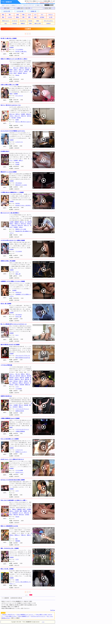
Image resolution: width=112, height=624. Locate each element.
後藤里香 (17, 221)
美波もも (25, 73)
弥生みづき (14, 225)
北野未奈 (22, 67)
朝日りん (22, 221)
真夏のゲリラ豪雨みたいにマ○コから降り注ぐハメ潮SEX (14, 58)
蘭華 (21, 511)
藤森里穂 (19, 509)
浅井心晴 (18, 375)
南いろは (18, 374)
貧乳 (29, 17)
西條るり (14, 509)
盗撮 (35, 17)
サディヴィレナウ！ (48, 20)
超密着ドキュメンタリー (21, 451)
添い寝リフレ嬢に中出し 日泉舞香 (9, 38)
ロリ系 (50, 17)
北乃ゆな (17, 377)
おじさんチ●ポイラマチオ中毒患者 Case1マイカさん (13, 130)
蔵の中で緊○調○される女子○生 (22, 357)
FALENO (15, 23)
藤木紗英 (29, 375)
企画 (18, 14)
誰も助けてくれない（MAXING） (23, 205)
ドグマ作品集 (18, 388)
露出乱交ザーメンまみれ (21, 184)
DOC (6, 23)
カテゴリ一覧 (7, 11)
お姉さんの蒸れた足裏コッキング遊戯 (9, 84)
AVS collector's (18, 182)
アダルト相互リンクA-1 (10, 616)
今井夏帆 (29, 509)
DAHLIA (48, 23)
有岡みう (23, 374)
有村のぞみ (20, 225)
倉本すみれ (21, 514)
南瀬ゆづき (27, 384)
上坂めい (16, 69)
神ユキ (22, 379)
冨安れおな (15, 382)
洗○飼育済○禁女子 (5, 151)
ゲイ (42, 14)
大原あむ (21, 227)
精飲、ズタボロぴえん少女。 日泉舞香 (10, 548)
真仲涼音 (11, 377)
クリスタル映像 (19, 470)
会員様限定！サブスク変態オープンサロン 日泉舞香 (13, 281)
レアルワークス (19, 141)
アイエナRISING (19, 49)
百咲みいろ (17, 223)
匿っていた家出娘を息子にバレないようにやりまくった (14, 324)
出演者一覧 (33, 11)
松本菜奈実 (15, 512)
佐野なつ (21, 160)
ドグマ (17, 271)
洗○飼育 (17, 164)
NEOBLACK (18, 292)
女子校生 (42, 17)
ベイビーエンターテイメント (22, 408)
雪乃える (21, 405)
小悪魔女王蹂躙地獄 (20, 431)
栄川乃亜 (13, 117)
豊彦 (16, 538)
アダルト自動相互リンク (23, 616)
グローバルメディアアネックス (22, 355)
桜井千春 (29, 221)
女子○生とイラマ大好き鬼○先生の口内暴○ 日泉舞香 (13, 479)
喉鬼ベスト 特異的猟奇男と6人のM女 (9, 526)
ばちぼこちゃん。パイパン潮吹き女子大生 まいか (12, 459)
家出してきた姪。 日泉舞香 (7, 568)
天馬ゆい (26, 71)
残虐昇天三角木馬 (19, 410)
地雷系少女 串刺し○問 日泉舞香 (8, 260)
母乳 (23, 17)
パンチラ (10, 17)
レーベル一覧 (20, 11)
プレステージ (23, 20)
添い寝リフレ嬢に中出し (21, 51)
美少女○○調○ (18, 316)
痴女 (23, 14)
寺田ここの (21, 69)
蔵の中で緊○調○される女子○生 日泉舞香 (10, 344)
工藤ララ (21, 381)
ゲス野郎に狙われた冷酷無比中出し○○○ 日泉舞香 (12, 192)
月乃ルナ (21, 71)
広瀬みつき (23, 375)
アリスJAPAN (18, 251)
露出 (3, 17)
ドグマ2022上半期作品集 (6, 365)
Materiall (17, 75)
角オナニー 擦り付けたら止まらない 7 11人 (11, 105)
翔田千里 (22, 377)
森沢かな (18, 114)
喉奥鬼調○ (17, 540)
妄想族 (17, 119)
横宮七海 (27, 379)
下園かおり (23, 535)
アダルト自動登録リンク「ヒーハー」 (25, 614)
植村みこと (17, 535)
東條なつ (21, 406)
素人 (10, 14)
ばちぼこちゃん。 (19, 472)
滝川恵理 (17, 511)
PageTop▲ (52, 610)
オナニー (51, 14)
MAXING (17, 203)
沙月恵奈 (19, 117)
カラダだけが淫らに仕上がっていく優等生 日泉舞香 (13, 240)
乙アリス (16, 71)
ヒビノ (17, 335)
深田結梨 (20, 73)
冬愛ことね (12, 375)
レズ (35, 14)
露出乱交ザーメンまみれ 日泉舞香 (9, 171)
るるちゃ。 (12, 374)
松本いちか (15, 67)
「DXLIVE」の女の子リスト (8, 614)
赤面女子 (23, 23)
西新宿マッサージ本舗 (20, 229)
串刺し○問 (17, 273)
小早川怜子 (15, 406)
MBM (37, 20)
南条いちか (27, 67)
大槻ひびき (23, 115)
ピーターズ (14, 20)
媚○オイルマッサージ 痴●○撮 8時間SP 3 (10, 212)
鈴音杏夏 (22, 384)
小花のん (11, 115)
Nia (25, 221)
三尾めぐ (17, 384)
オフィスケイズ (19, 95)
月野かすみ (26, 512)
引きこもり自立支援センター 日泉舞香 (10, 438)
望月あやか (26, 382)
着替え (17, 17)
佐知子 (15, 73)
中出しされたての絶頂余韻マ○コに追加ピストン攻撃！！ (14, 500)
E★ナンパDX (37, 23)
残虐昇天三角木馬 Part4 (6, 396)
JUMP (30, 23)
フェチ (29, 14)
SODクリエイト (5, 20)
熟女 (3, 14)
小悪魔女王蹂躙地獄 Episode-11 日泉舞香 (10, 418)
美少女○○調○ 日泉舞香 (6, 303)
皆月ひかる (23, 223)
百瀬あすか (28, 114)
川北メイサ (17, 115)
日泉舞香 (11, 47)
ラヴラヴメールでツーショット (38, 616)
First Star (30, 20)
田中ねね (16, 381)
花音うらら (26, 225)
